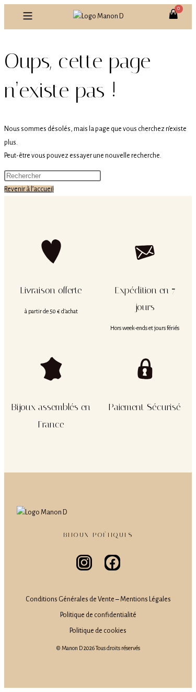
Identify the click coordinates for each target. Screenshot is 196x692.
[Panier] (179, 8)
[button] (27, 17)
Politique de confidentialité (98, 615)
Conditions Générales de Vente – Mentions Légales (98, 599)
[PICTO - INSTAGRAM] (84, 563)
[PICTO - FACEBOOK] (112, 563)
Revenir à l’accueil (29, 189)
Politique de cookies (98, 630)
